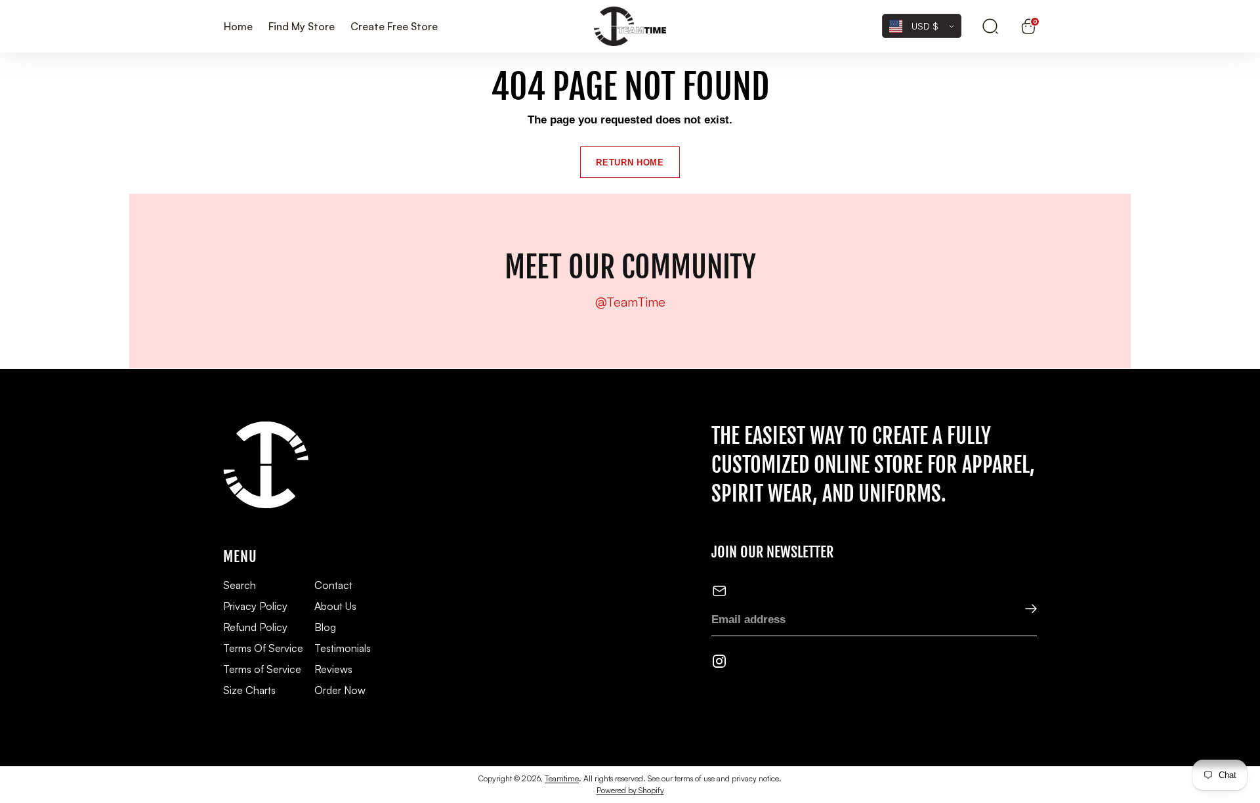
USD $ (925, 26)
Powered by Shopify (630, 790)
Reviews (333, 669)
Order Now (340, 690)
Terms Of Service (263, 648)
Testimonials (342, 648)
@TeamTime (630, 302)
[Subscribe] (1022, 610)
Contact (333, 585)
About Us (335, 606)
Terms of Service (262, 669)
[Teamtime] (630, 27)
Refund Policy (255, 627)
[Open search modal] (990, 26)
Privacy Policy (255, 606)
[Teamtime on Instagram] (719, 663)
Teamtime (562, 778)
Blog (325, 627)
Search (239, 585)
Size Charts (249, 690)
